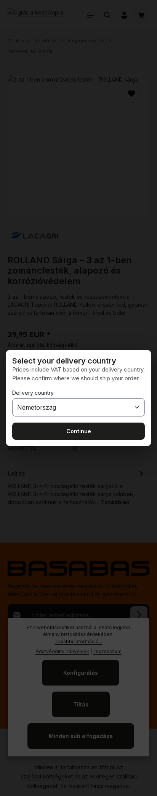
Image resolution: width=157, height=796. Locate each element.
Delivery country (33, 392)
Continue (78, 431)
